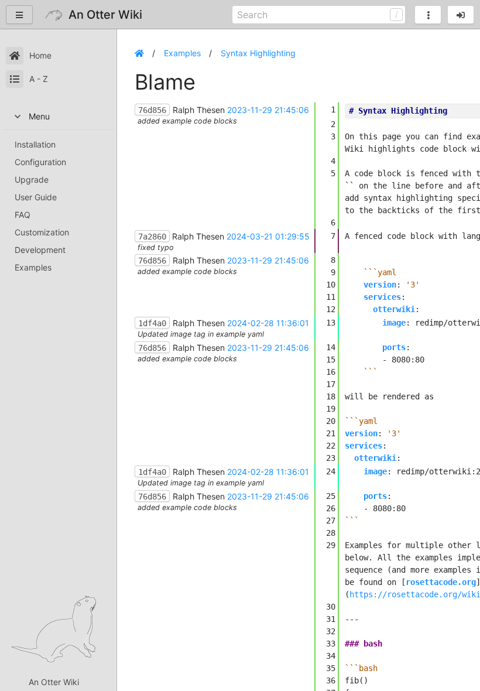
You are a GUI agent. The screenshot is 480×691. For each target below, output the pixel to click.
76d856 (152, 110)
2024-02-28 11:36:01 (268, 323)
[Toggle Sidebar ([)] (19, 14)
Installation (35, 144)
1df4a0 (152, 323)
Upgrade (32, 179)
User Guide (36, 197)
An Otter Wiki (54, 682)
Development (40, 250)
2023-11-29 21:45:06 (268, 110)
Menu (39, 116)
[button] (460, 14)
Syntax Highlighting (258, 53)
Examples (33, 267)
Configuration (40, 162)
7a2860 (152, 236)
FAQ (22, 215)
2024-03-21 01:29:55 (268, 236)
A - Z (38, 79)
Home (40, 55)
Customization (42, 232)
